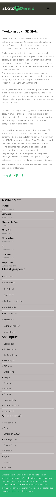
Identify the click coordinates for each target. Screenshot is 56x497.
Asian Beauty (9, 332)
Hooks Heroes (10, 313)
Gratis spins (9, 371)
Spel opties (9, 343)
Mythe (6, 456)
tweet (7, 175)
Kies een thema (10, 422)
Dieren (7, 462)
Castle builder (10, 307)
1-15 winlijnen (10, 349)
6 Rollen (7, 394)
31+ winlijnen (9, 360)
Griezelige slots (10, 439)
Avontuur (8, 450)
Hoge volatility (10, 400)
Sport (6, 428)
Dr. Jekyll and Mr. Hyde (14, 301)
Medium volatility (11, 405)
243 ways (8, 366)
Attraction (8, 276)
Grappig (7, 467)
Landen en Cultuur (12, 434)
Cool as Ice (9, 295)
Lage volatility (9, 411)
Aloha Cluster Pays (12, 326)
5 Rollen (7, 388)
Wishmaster (9, 282)
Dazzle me (9, 319)
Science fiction (10, 445)
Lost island (9, 288)
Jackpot (7, 377)
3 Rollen (7, 383)
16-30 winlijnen (10, 355)
